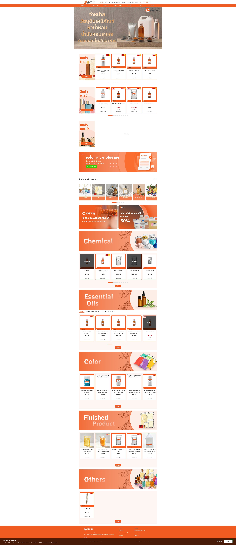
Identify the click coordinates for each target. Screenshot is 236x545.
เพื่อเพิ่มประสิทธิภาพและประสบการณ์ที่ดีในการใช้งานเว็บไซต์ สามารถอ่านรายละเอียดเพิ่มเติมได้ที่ (30, 542)
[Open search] (140, 2)
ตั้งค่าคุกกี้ (219, 541)
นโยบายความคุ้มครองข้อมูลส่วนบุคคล (49, 542)
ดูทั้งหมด (155, 178)
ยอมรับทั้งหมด (228, 541)
